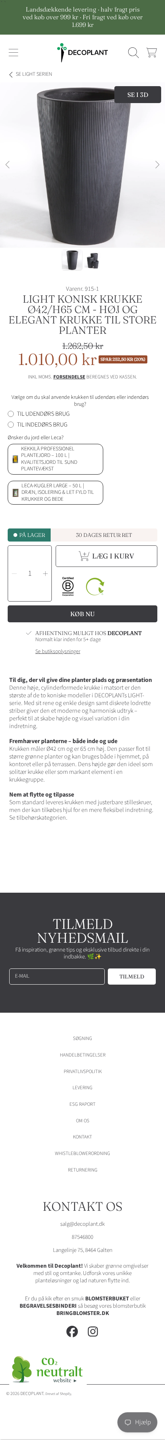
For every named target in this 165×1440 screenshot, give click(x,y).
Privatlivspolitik (83, 1071)
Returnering (82, 1170)
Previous (8, 165)
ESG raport (82, 1104)
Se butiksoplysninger (57, 651)
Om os (82, 1120)
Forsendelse (69, 377)
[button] (13, 52)
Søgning (82, 1038)
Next (157, 165)
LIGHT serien (34, 74)
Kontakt (82, 1136)
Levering (82, 1087)
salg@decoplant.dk (82, 1224)
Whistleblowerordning (82, 1153)
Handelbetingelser (83, 1055)
